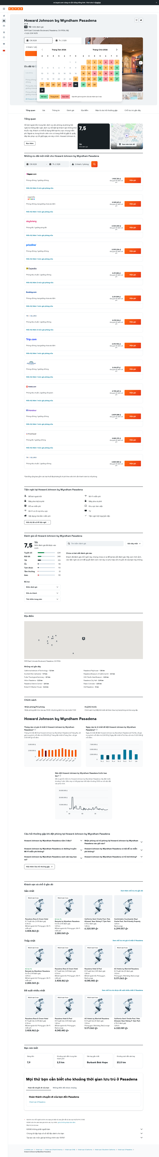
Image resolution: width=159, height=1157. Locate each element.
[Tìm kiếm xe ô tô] (4, 25)
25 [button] (48, 84)
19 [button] (53, 79)
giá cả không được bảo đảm (66, 1122)
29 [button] (70, 84)
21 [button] (64, 79)
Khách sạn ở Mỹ (70, 1149)
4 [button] (47, 68)
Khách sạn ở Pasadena (37, 1102)
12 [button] (53, 73)
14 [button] (64, 73)
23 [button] (76, 79)
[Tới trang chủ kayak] (15, 8)
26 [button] (53, 84)
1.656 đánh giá (37, 27)
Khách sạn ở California (85, 1149)
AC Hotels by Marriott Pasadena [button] (126, 969)
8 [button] (70, 68)
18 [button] (48, 79)
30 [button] (75, 84)
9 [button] (75, 68)
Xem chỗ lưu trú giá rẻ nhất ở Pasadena (128, 940)
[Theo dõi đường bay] (4, 37)
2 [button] (75, 62)
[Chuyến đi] (4, 44)
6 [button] (58, 68)
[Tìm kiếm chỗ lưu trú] (4, 20)
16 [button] (76, 73)
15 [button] (70, 73)
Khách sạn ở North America (53, 1149)
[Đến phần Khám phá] (4, 32)
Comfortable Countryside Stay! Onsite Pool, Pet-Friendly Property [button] (127, 920)
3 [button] (42, 68)
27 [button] (59, 84)
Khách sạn (39, 1149)
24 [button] (42, 84)
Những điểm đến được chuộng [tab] (64, 1088)
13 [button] (59, 73)
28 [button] (64, 84)
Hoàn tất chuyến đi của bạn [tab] (38, 1088)
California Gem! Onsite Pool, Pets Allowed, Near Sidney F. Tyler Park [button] (97, 920)
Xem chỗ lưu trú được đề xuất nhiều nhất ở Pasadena (122, 990)
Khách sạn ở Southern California (105, 1149)
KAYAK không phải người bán (38, 1129)
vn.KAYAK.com (28, 1149)
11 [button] (47, 73)
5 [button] (53, 68)
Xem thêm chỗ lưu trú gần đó (132, 891)
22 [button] (70, 79)
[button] (156, 2)
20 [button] (59, 79)
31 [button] (42, 90)
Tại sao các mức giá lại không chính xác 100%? (46, 1137)
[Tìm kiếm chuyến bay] (4, 16)
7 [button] (64, 68)
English (98, 3)
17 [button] (42, 79)
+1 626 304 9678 (31, 33)
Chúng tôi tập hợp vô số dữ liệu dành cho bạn (45, 1133)
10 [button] (42, 73)
